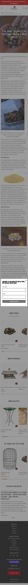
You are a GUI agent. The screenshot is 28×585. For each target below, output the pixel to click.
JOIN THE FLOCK (14, 301)
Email (3, 293)
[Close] (25, 280)
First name (4, 286)
